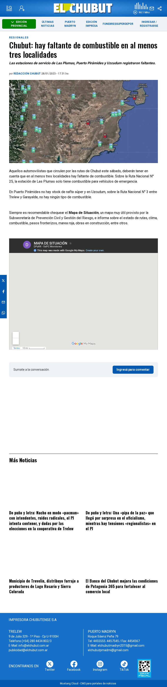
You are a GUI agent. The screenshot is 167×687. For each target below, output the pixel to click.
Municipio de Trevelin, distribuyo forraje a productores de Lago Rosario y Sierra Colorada (44, 586)
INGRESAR (148, 21)
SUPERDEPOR (124, 23)
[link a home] (83, 8)
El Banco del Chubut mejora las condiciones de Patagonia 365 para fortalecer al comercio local (122, 586)
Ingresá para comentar (133, 369)
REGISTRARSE (149, 25)
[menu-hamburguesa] (9, 8)
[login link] (22, 8)
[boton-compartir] (159, 8)
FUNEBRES (109, 23)
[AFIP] (144, 668)
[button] (141, 8)
